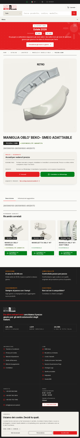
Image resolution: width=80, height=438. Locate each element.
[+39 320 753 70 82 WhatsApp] (27, 2)
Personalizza (40, 433)
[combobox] (47, 13)
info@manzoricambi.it (13, 405)
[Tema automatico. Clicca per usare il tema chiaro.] (42, 2)
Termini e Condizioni (12, 349)
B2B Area (48, 349)
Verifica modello (50, 371)
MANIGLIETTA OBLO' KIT (41, 243)
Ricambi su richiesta (51, 353)
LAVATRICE (24, 52)
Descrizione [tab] (9, 198)
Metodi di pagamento (12, 364)
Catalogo (14, 52)
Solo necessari (15, 433)
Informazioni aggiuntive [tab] (26, 198)
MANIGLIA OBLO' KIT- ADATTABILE (67, 244)
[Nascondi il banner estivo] (75, 25)
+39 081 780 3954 (12, 395)
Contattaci (9, 368)
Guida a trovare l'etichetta (53, 360)
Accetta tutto (65, 433)
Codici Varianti (49, 356)
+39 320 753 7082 (12, 399)
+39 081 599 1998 (11, 391)
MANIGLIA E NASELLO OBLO (41, 52)
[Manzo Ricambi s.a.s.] (9, 309)
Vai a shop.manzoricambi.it (29, 181)
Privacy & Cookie (11, 353)
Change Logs (49, 368)
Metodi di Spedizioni (12, 356)
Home (5, 52)
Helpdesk (48, 375)
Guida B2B (48, 379)
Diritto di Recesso (11, 360)
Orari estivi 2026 (51, 404)
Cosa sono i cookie (10, 429)
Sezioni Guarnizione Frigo (53, 364)
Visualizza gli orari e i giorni (39, 44)
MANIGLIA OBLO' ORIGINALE (11, 244)
